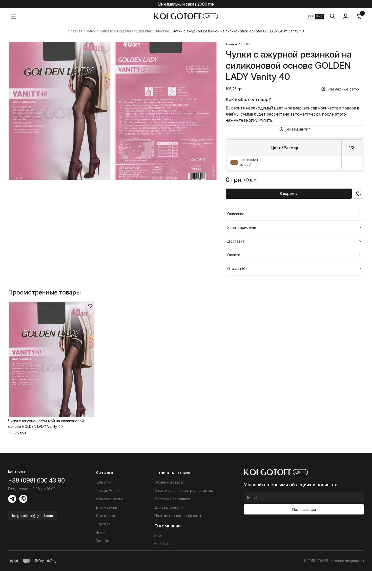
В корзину (288, 193)
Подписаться (304, 509)
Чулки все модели (115, 31)
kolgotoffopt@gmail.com (32, 515)
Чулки (91, 31)
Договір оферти (168, 507)
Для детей (105, 515)
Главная (75, 31)
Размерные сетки (344, 89)
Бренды (103, 541)
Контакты (162, 544)
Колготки (104, 482)
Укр (311, 16)
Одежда (103, 524)
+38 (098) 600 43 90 (36, 480)
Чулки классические (151, 31)
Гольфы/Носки (108, 490)
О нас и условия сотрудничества (183, 490)
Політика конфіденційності (177, 515)
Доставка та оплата (172, 499)
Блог (158, 535)
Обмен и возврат (169, 482)
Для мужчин (106, 507)
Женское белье (109, 499)
